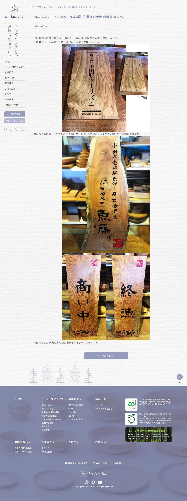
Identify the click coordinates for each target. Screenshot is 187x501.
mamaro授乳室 (75, 419)
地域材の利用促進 (49, 415)
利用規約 (118, 463)
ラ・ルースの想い (48, 408)
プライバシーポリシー (101, 463)
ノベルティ (72, 412)
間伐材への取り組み (50, 412)
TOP (179, 382)
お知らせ (100, 442)
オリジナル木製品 (75, 405)
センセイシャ (73, 415)
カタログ (98, 405)
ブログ (72, 442)
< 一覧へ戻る (106, 355)
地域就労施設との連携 (51, 419)
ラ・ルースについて (52, 399)
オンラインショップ (15, 120)
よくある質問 (46, 451)
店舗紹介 (45, 426)
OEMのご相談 (14, 114)
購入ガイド (45, 448)
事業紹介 (73, 399)
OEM (70, 408)
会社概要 (45, 429)
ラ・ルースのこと (48, 405)
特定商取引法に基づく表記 (76, 463)
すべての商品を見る (103, 408)
